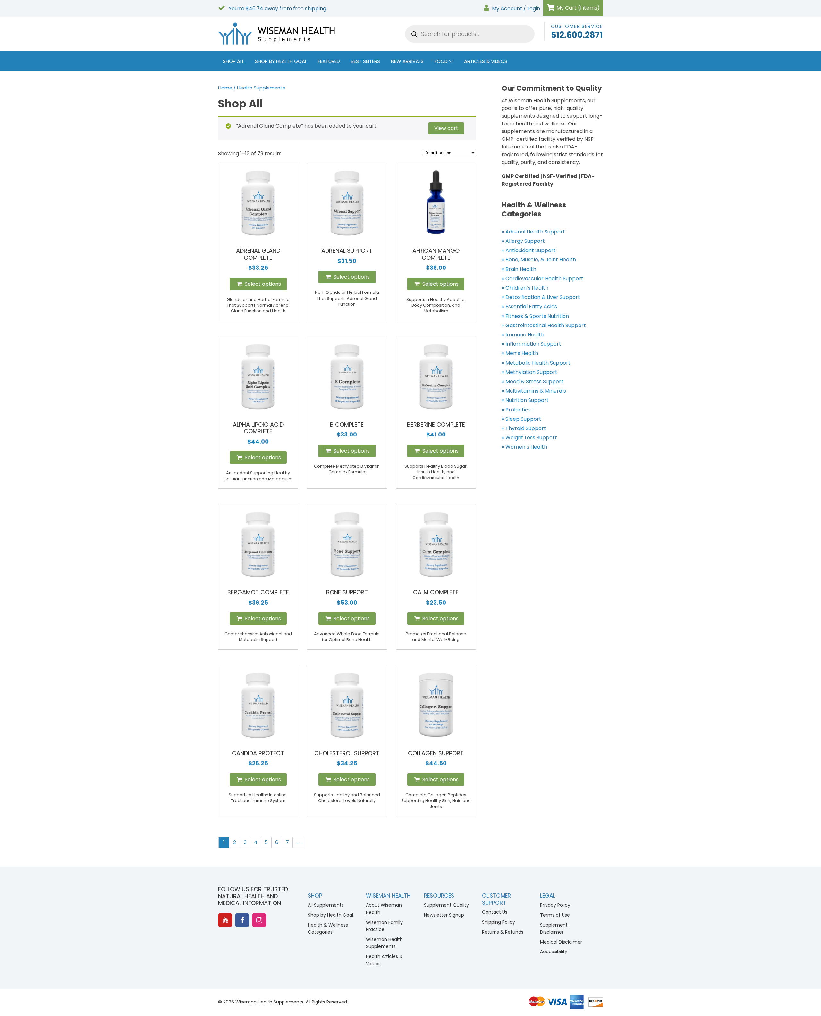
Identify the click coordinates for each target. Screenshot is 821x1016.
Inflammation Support (533, 344)
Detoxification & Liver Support (542, 297)
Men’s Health (521, 353)
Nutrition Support (527, 400)
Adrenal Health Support (535, 231)
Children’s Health (526, 288)
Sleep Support (523, 419)
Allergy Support (525, 241)
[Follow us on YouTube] (225, 920)
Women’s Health (526, 447)
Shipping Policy (498, 922)
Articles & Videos (485, 61)
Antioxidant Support (530, 250)
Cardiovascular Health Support (544, 278)
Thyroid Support (525, 428)
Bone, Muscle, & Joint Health (540, 259)
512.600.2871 (577, 35)
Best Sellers (365, 61)
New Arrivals (407, 61)
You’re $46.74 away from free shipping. (277, 8)
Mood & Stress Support (534, 381)
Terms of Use (555, 915)
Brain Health (520, 269)
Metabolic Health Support (538, 363)
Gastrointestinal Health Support (545, 325)
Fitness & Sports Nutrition (537, 316)
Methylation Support (531, 372)
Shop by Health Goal (330, 915)
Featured (329, 61)
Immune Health (524, 334)
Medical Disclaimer (561, 942)
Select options (262, 284)
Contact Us (494, 912)
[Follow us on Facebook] (242, 920)
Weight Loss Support (531, 437)
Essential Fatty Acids (531, 306)
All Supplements (326, 905)
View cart (446, 128)
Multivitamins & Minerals (535, 390)
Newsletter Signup (444, 915)
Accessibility (553, 951)
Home (225, 88)
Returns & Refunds (502, 932)
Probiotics (518, 409)
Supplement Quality (446, 905)
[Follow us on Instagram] (259, 920)
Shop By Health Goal (281, 61)
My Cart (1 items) (577, 8)
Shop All (233, 61)
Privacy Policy (555, 905)
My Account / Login (516, 8)
